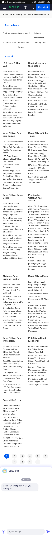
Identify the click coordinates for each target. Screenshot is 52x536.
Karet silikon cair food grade (37, 64)
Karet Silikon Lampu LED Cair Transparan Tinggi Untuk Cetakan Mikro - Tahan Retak (12, 388)
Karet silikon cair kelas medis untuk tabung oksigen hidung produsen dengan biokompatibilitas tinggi (12, 252)
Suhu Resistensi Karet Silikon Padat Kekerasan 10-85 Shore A (38, 298)
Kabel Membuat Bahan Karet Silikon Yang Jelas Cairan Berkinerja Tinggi (13, 365)
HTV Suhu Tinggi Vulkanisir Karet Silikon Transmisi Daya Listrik (12, 420)
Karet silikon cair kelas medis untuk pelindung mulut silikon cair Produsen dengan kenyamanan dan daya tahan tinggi (13, 225)
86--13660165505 (42, 2)
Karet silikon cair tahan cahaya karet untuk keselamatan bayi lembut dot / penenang (38, 238)
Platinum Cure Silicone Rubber (11, 277)
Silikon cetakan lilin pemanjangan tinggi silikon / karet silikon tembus (37, 265)
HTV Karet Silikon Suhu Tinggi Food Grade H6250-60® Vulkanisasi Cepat (38, 169)
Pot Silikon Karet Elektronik (37, 339)
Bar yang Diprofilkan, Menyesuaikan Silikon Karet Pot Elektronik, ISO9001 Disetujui (37, 371)
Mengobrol (43, 7)
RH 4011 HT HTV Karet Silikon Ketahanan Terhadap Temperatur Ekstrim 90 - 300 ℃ (13, 442)
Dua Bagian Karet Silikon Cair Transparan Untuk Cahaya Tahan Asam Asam (13, 377)
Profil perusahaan (10, 33)
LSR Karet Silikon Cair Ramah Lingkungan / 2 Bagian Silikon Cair (13, 185)
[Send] (48, 532)
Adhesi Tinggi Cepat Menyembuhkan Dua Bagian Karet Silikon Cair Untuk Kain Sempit (13, 175)
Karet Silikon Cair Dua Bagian (12, 134)
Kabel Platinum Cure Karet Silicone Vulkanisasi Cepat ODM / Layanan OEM (13, 300)
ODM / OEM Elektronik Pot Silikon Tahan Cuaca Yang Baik (38, 349)
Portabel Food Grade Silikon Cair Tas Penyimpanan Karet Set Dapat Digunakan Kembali (38, 109)
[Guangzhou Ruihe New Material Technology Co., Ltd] (13, 7)
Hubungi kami (40, 42)
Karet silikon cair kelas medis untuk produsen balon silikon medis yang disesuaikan (12, 239)
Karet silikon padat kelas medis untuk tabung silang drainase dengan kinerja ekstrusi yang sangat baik (13, 209)
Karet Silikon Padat (38, 276)
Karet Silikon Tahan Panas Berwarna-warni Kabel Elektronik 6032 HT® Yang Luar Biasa (38, 146)
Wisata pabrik (24, 33)
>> (38, 462)
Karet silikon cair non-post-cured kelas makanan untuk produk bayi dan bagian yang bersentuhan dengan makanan (13, 119)
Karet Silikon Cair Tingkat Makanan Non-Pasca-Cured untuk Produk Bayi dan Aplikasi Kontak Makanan (13, 102)
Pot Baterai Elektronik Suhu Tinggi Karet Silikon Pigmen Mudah (38, 382)
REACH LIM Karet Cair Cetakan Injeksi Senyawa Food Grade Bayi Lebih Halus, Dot (38, 96)
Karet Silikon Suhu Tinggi (38, 134)
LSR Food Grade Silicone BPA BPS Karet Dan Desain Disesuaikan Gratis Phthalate (13, 161)
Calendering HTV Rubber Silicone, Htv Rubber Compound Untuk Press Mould (12, 430)
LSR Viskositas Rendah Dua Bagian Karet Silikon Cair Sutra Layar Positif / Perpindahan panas (13, 147)
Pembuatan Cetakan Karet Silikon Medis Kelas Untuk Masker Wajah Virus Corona (37, 309)
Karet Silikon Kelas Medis (13, 196)
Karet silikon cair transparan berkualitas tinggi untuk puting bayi (13, 89)
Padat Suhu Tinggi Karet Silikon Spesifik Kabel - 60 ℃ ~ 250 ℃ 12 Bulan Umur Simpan (38, 157)
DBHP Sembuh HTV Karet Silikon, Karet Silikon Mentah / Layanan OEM (11, 409)
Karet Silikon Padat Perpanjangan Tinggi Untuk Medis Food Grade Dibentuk (37, 286)
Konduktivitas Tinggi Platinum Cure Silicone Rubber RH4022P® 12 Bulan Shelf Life (12, 312)
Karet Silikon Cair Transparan (12, 339)
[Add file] (4, 532)
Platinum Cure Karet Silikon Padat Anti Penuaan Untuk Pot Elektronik (11, 289)
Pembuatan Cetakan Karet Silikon (35, 198)
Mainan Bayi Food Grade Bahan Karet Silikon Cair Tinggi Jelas (38, 74)
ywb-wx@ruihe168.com (15, 2)
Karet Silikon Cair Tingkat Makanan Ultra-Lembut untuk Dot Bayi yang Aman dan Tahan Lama (13, 77)
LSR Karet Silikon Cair (12, 64)
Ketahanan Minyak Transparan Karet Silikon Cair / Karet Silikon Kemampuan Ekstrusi (11, 352)
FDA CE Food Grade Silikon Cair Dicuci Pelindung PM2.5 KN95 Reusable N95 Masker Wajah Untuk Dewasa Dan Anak (38, 324)
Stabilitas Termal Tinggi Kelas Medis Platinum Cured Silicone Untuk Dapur (13, 324)
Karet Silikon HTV (12, 400)
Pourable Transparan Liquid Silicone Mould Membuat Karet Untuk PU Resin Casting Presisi (38, 251)
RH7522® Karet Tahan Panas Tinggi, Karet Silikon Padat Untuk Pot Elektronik (38, 359)
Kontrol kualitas (9, 42)
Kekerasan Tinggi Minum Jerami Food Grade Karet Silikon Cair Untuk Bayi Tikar (37, 84)
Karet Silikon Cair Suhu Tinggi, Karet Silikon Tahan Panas (38, 179)
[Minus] (48, 471)
